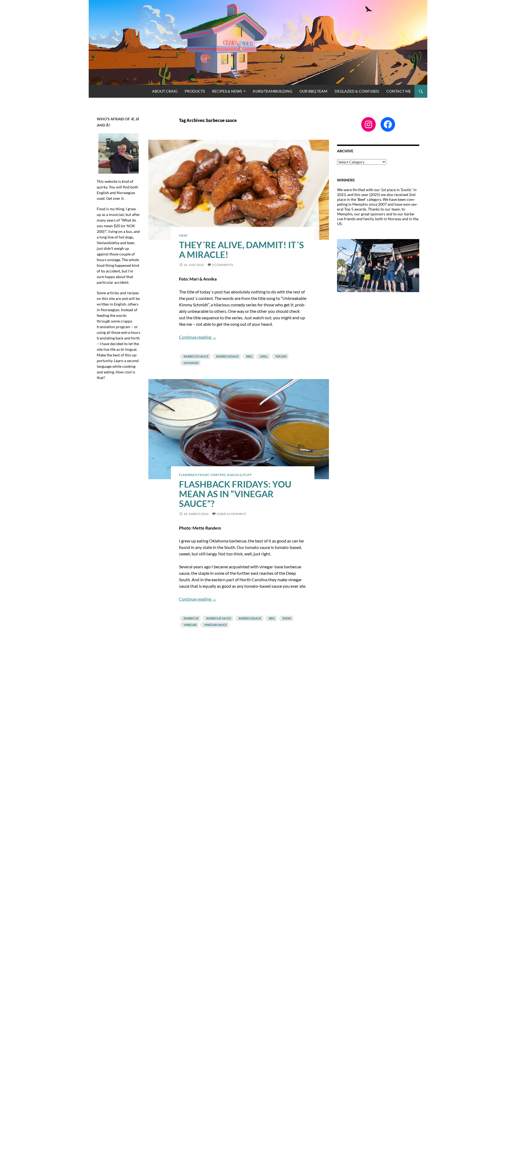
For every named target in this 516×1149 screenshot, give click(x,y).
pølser (280, 356)
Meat (183, 235)
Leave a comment (231, 514)
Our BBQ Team (313, 91)
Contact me (398, 91)
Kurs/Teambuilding (272, 91)
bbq (249, 356)
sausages (191, 363)
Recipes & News (227, 91)
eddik (286, 618)
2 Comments (222, 265)
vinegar (190, 624)
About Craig (164, 91)
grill (264, 356)
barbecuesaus (227, 356)
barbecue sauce (196, 356)
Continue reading (197, 336)
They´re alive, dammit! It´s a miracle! (241, 249)
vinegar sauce (215, 624)
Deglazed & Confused (357, 91)
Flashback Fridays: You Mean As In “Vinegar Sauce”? (235, 494)
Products (195, 91)
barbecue (191, 618)
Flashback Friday (194, 475)
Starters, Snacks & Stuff (231, 475)
